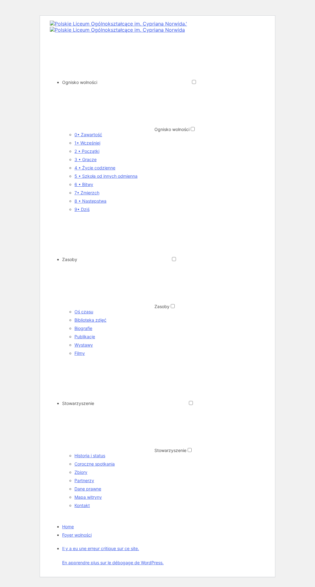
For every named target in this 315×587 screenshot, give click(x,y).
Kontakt (82, 505)
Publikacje (84, 336)
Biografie (83, 328)
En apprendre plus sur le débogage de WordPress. (113, 562)
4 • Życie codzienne (94, 167)
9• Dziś (82, 209)
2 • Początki (86, 151)
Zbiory (80, 472)
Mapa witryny (88, 497)
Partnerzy (84, 480)
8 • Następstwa (90, 201)
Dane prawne (87, 488)
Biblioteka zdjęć (90, 320)
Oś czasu (83, 311)
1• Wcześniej (87, 142)
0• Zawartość (88, 134)
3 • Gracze (85, 159)
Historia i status (89, 455)
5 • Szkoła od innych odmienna (106, 176)
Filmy (79, 353)
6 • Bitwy (83, 184)
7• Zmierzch (86, 192)
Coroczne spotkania (94, 463)
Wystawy (83, 344)
